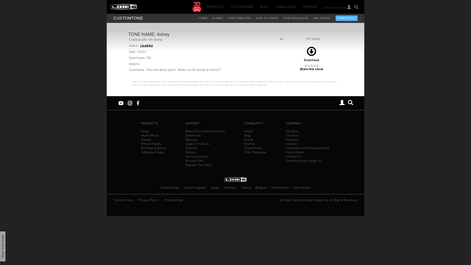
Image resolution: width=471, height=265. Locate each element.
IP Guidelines (173, 200)
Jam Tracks (321, 18)
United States (170, 187)
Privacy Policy (148, 200)
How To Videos (267, 18)
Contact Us (293, 156)
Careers (291, 144)
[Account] (349, 7)
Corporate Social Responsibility (308, 148)
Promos (249, 144)
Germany (230, 187)
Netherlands (280, 187)
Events (249, 140)
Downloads (286, 7)
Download (311, 60)
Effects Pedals (151, 144)
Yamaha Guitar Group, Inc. (304, 160)
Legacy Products (197, 144)
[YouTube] (121, 103)
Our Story (292, 131)
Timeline (292, 135)
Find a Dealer (295, 152)
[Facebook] (137, 103)
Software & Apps (152, 152)
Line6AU (146, 45)
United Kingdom (195, 187)
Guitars (146, 140)
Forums (190, 152)
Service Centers (196, 156)
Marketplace (346, 18)
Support (310, 7)
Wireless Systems (153, 148)
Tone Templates (239, 18)
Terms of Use (123, 200)
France (246, 187)
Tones (203, 18)
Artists (248, 131)
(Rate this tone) (311, 69)
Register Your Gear (198, 165)
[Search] (356, 7)
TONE (128, 18)
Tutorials (191, 148)
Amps (145, 131)
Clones (217, 18)
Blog (264, 7)
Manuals (191, 140)
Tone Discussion (295, 18)
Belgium (261, 187)
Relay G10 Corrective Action (205, 131)
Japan (215, 187)
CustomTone (242, 7)
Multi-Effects (150, 135)
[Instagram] (130, 103)
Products (215, 7)
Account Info (194, 160)
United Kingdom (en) (334, 7)
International (302, 187)
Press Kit (292, 140)
